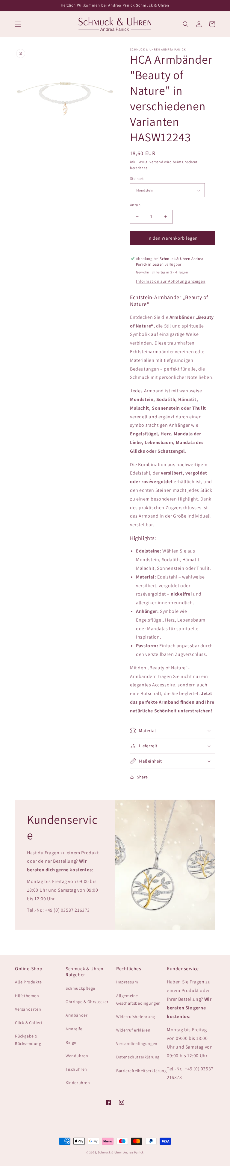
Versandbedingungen (137, 1043)
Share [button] (142, 777)
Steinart (136, 178)
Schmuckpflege (80, 988)
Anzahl (135, 204)
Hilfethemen (27, 995)
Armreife (74, 1029)
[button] (18, 24)
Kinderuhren (78, 1082)
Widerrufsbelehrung (135, 1016)
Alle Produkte (28, 982)
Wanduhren (77, 1055)
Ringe (71, 1042)
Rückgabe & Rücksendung (28, 1039)
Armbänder (76, 1015)
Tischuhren (76, 1069)
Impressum (127, 982)
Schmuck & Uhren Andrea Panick (121, 1152)
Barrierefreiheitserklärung (141, 1070)
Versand (156, 162)
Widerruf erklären (133, 1030)
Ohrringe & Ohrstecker (87, 1001)
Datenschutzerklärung (138, 1057)
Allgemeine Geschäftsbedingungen (138, 999)
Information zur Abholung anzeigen (170, 281)
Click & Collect (29, 1022)
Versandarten (28, 1009)
